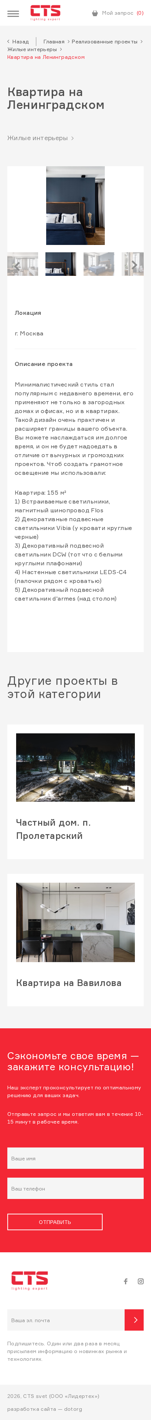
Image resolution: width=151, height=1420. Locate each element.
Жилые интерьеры (32, 49)
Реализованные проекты (104, 41)
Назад (20, 41)
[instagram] (141, 1281)
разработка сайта (31, 1409)
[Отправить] (134, 1320)
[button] (26, 264)
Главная (54, 41)
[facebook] (126, 1281)
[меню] (13, 14)
